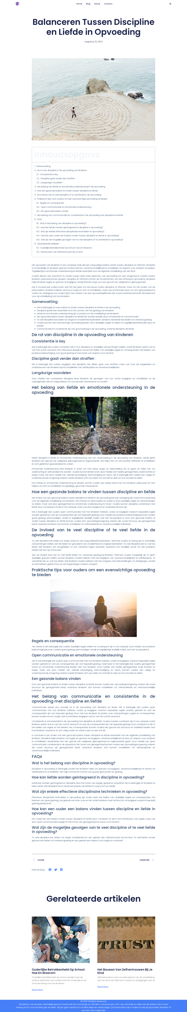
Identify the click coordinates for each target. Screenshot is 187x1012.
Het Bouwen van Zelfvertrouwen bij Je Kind (62, 251)
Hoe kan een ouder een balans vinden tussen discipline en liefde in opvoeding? (80, 235)
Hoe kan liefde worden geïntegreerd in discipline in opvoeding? (72, 227)
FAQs (39, 219)
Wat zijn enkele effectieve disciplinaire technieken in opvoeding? (72, 231)
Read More (37, 990)
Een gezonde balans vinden (54, 211)
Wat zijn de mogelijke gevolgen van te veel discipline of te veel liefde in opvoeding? (82, 239)
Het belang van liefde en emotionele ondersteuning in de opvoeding (71, 186)
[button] (170, 3)
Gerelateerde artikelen (48, 243)
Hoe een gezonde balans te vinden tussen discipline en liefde (67, 190)
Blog (88, 3)
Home (79, 3)
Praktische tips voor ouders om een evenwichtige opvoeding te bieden (72, 198)
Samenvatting (43, 166)
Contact (108, 3)
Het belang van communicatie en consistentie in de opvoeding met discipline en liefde (80, 215)
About (97, 3)
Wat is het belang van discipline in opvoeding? (63, 223)
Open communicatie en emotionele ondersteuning (66, 207)
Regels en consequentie (52, 202)
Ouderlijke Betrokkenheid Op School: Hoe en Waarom (66, 247)
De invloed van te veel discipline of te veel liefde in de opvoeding (69, 194)
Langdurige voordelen (51, 182)
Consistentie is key (49, 174)
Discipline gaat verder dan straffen (58, 178)
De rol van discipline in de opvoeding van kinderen (62, 170)
